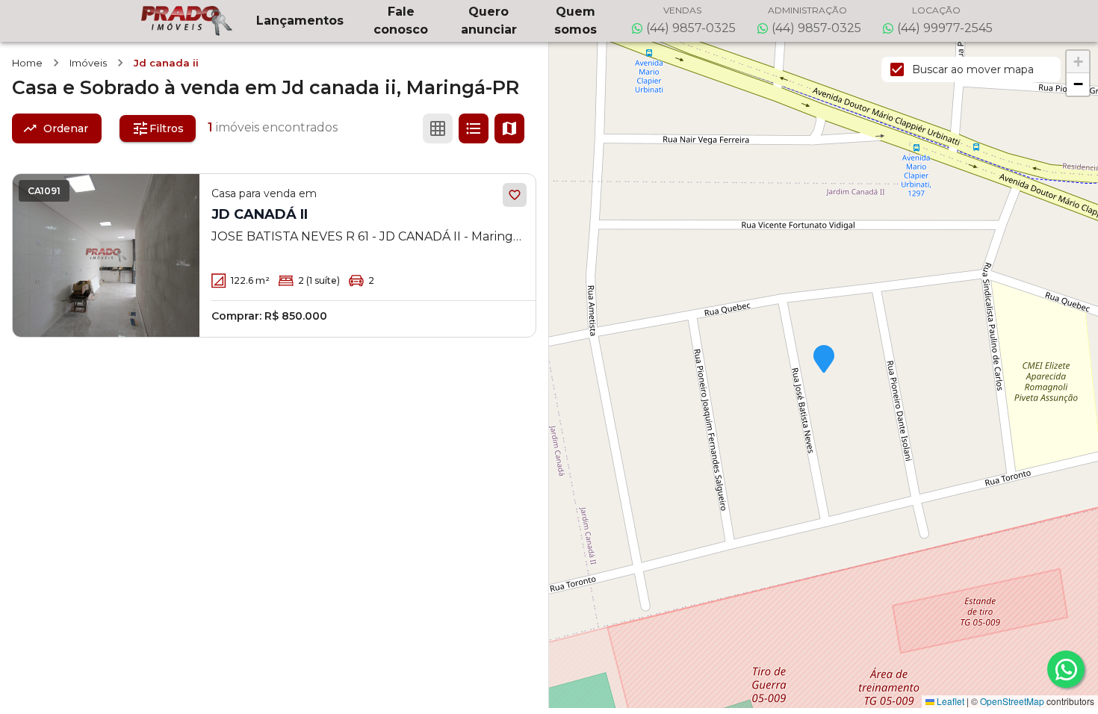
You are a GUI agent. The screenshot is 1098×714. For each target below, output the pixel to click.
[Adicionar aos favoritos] (515, 195)
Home (27, 63)
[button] (823, 360)
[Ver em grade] (438, 128)
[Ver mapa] (509, 128)
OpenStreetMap (1012, 701)
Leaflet (949, 701)
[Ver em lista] (473, 128)
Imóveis (88, 63)
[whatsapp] (1066, 669)
